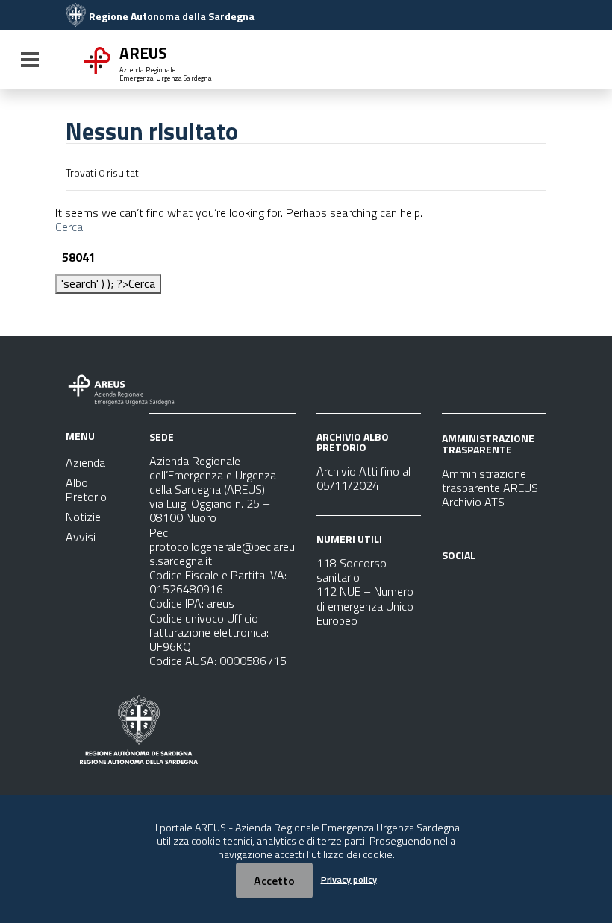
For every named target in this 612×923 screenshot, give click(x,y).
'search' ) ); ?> (108, 283)
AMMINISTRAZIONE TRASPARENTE (488, 443)
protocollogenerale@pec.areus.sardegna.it (222, 554)
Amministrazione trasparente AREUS (490, 480)
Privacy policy (349, 879)
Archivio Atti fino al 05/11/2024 (363, 478)
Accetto (274, 880)
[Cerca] (529, 61)
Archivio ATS (473, 502)
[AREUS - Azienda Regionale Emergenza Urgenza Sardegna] (76, 16)
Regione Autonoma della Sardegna (172, 16)
